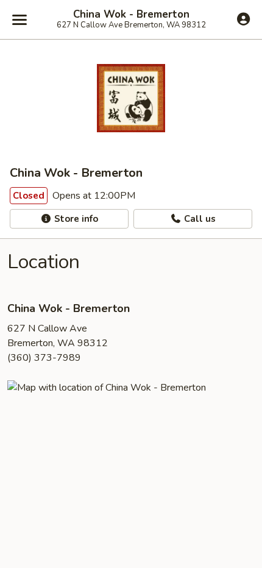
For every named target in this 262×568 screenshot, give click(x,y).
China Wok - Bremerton (131, 15)
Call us (199, 219)
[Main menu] (19, 19)
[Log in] (243, 19)
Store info (75, 219)
